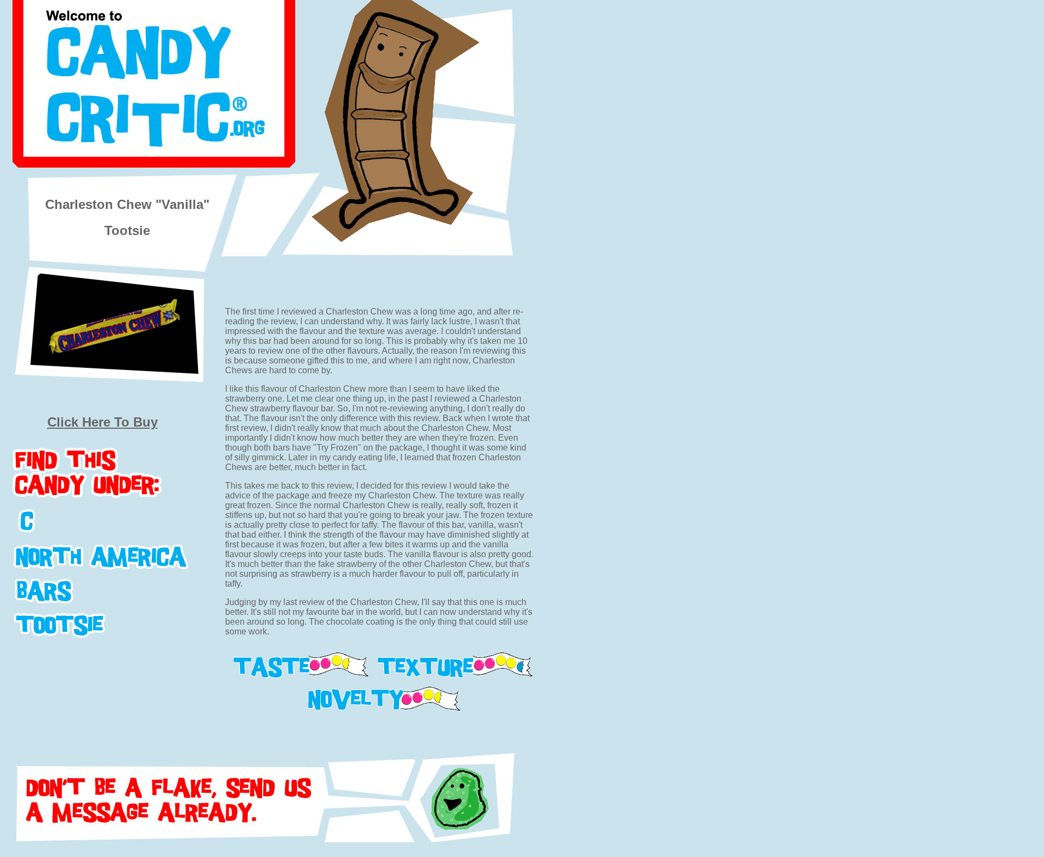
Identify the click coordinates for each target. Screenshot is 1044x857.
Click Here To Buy (102, 422)
